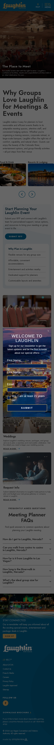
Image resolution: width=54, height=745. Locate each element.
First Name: (14, 360)
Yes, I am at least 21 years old (28, 398)
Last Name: (14, 372)
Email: (11, 384)
